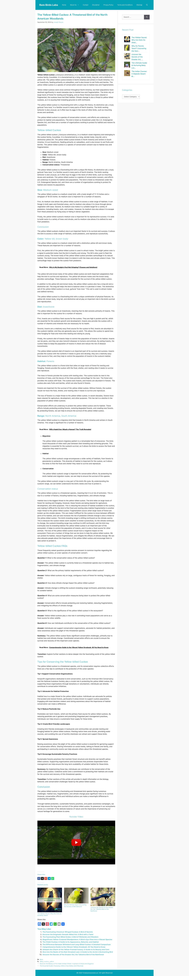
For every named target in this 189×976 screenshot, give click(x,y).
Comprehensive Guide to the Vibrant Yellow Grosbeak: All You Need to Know (73, 947)
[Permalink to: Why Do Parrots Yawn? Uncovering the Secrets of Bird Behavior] (76, 895)
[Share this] (38, 878)
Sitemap (139, 5)
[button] (147, 5)
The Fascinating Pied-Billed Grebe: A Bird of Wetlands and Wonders (70, 937)
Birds (41, 959)
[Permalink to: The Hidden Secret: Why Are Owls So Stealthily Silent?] (49, 900)
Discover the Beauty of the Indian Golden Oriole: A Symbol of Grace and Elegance (67, 963)
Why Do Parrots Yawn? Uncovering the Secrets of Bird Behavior (75, 905)
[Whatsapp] (52, 878)
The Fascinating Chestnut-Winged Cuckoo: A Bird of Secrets (67, 932)
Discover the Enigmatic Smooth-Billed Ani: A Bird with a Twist (67, 934)
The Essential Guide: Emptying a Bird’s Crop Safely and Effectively (61, 966)
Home (64, 5)
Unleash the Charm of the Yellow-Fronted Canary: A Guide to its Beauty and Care (75, 950)
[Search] (147, 17)
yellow (52, 961)
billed (41, 961)
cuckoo (46, 961)
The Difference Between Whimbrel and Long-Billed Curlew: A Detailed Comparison (76, 944)
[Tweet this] (42, 878)
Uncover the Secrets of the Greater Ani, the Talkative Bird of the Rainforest (102, 909)
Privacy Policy (108, 5)
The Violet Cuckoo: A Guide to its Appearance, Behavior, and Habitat (70, 942)
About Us (73, 5)
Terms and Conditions (125, 5)
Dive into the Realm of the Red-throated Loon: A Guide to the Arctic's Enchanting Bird (77, 952)
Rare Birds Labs (48, 4)
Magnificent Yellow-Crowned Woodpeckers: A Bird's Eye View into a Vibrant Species (77, 939)
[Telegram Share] (49, 878)
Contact (85, 5)
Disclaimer (96, 5)
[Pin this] (45, 878)
